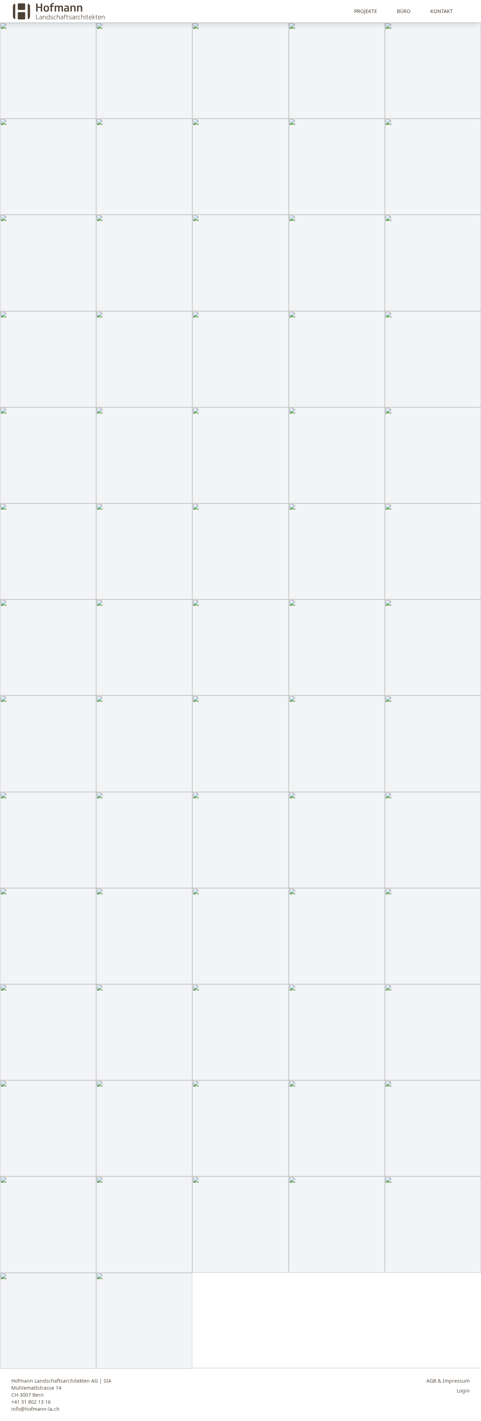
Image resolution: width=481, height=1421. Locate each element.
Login (463, 1390)
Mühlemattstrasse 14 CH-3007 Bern (36, 1391)
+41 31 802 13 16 (31, 1401)
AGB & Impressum (448, 1380)
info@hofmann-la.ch (35, 1409)
